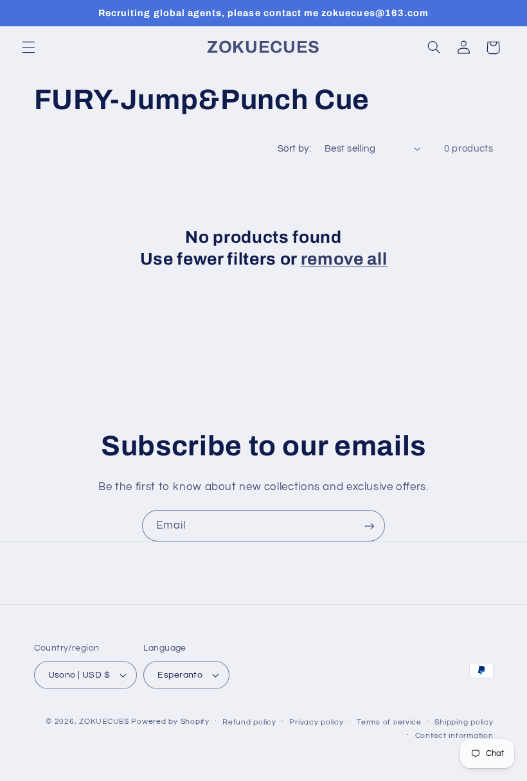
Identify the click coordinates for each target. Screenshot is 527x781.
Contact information (454, 735)
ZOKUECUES (104, 721)
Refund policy (249, 722)
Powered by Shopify (170, 721)
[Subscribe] (369, 525)
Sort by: (294, 149)
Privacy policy (316, 722)
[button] (28, 47)
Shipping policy (463, 722)
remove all (344, 259)
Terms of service (389, 722)
